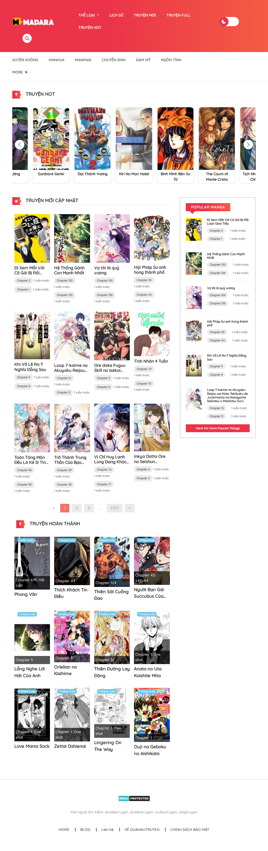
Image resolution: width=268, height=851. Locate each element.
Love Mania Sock (31, 746)
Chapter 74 (144, 369)
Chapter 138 (105, 295)
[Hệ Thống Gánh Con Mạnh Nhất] (72, 238)
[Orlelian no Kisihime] (72, 636)
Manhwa (83, 60)
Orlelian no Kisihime (65, 670)
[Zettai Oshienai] (72, 714)
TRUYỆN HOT (90, 27)
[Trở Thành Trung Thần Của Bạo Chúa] (72, 427)
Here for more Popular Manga (218, 428)
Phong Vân (25, 594)
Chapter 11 (63, 392)
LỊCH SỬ (116, 15)
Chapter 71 (104, 484)
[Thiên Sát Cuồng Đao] (112, 561)
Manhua (56, 60)
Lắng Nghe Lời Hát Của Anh (29, 672)
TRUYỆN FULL (178, 15)
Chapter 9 (23, 377)
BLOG (85, 829)
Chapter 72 (104, 469)
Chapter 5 (143, 478)
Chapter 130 (65, 280)
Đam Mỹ (143, 60)
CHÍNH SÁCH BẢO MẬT (189, 829)
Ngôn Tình (171, 60)
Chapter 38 (105, 660)
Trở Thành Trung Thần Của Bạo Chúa (70, 462)
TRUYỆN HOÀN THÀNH (54, 524)
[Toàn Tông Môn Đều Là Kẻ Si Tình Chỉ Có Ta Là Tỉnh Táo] (32, 427)
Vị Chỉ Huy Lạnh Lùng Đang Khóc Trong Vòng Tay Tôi (110, 464)
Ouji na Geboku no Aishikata (150, 750)
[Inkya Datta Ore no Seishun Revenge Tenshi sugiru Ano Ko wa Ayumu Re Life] (152, 427)
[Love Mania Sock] (32, 714)
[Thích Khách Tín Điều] (72, 560)
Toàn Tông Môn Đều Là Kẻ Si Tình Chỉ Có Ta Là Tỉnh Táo (31, 465)
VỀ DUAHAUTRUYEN (142, 829)
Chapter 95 (24, 484)
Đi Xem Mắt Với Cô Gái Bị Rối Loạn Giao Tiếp (29, 272)
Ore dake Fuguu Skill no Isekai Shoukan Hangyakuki (109, 373)
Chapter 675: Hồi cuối (30, 583)
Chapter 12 (64, 378)
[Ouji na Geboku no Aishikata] (152, 714)
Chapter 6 (143, 469)
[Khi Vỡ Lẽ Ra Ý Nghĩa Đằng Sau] (32, 335)
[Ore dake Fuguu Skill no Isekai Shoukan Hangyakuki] (112, 335)
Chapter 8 (23, 386)
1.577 (115, 508)
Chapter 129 (64, 295)
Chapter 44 (144, 294)
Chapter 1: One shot (148, 657)
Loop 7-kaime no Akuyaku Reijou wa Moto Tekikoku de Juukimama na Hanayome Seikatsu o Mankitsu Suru (227, 395)
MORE (17, 72)
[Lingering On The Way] (112, 712)
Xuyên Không (25, 60)
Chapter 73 (144, 383)
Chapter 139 (105, 280)
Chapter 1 (23, 289)
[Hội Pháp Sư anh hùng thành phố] (152, 238)
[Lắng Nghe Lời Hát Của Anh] (32, 637)
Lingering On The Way (107, 746)
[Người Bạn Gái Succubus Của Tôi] (152, 560)
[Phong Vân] (32, 563)
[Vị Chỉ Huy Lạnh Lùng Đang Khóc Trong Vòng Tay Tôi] (112, 427)
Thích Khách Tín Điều (70, 593)
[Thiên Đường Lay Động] (112, 637)
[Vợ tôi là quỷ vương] (112, 238)
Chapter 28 (64, 484)
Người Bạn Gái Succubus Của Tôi (149, 593)
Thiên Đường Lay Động (112, 672)
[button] (248, 144)
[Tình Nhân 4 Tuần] (152, 333)
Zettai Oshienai (70, 746)
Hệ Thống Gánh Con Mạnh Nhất (69, 270)
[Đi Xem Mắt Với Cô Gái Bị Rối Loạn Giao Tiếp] (32, 238)
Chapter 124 (106, 582)
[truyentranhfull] (33, 21)
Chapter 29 (64, 470)
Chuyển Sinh (114, 60)
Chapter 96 (24, 470)
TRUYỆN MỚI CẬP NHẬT (51, 200)
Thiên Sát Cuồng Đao (111, 595)
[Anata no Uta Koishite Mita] (152, 637)
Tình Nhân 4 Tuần (151, 361)
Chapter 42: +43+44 (145, 578)
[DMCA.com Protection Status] (134, 798)
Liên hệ (107, 829)
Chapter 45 (144, 280)
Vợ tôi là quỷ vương (106, 270)
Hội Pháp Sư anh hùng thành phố (150, 270)
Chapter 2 (23, 280)
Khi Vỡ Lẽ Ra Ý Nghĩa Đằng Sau (30, 367)
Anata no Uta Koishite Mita (147, 672)
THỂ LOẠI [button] (87, 15)
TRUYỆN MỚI (145, 15)
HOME (64, 829)
